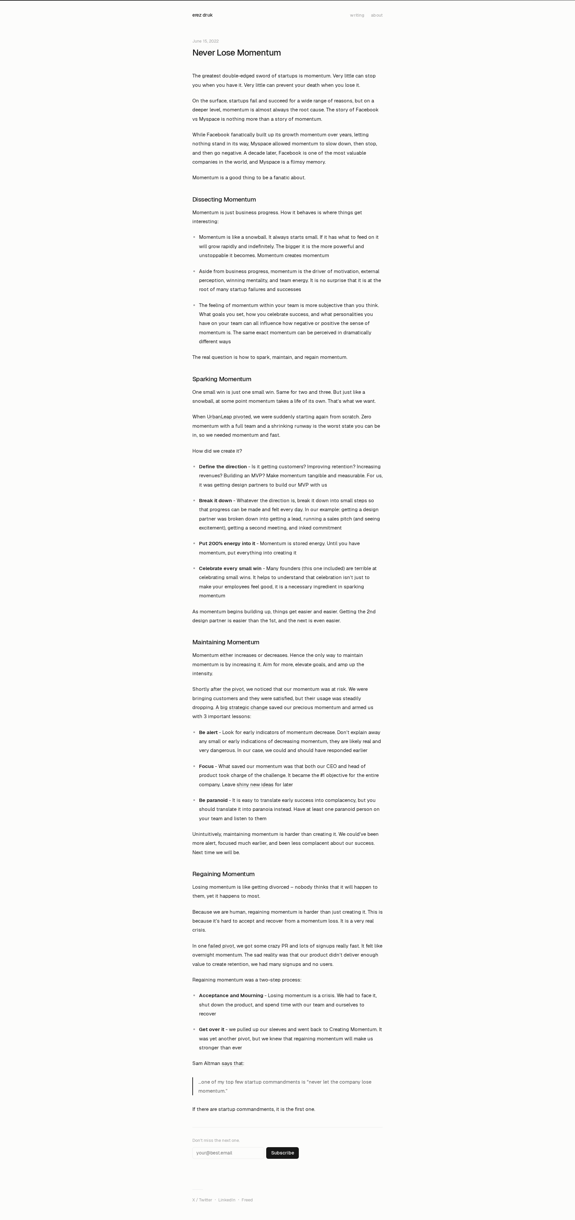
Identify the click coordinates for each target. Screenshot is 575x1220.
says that (232, 1063)
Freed (247, 1200)
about (377, 15)
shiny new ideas (255, 784)
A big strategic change (242, 707)
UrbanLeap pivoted (229, 416)
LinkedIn (227, 1200)
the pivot (233, 689)
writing (357, 15)
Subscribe (282, 1153)
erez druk (202, 15)
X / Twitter (202, 1200)
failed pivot (221, 946)
